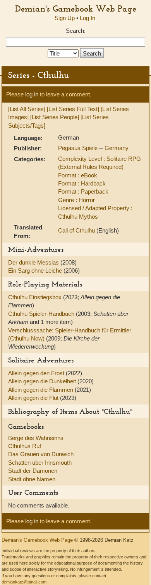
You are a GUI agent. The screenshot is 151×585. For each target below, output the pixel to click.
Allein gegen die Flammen (41, 389)
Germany (117, 148)
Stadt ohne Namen (31, 479)
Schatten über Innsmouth (40, 462)
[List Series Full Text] (73, 109)
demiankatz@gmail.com (24, 582)
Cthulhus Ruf (24, 446)
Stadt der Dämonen (32, 470)
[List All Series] (26, 109)
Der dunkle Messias (34, 262)
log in (31, 94)
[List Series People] (54, 117)
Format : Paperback (83, 191)
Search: (76, 30)
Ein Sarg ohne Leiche (35, 270)
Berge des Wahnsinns (35, 438)
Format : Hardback (82, 183)
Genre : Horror (76, 200)
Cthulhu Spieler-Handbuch (42, 313)
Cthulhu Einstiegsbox (35, 297)
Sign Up (65, 18)
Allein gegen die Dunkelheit (42, 381)
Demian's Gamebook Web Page (75, 8)
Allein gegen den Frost (37, 373)
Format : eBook (77, 175)
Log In (87, 18)
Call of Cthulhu (77, 230)
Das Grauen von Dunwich (41, 454)
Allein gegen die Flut (34, 397)
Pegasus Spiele (78, 148)
